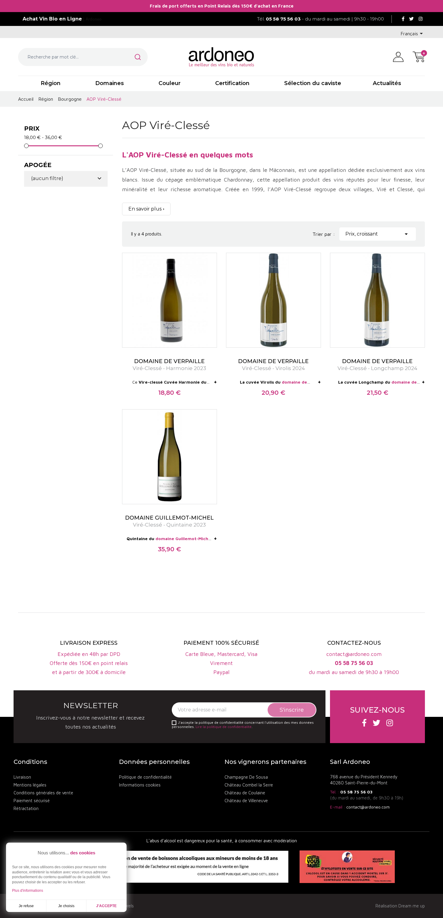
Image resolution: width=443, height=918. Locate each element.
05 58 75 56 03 (356, 791)
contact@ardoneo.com (368, 806)
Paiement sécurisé (32, 800)
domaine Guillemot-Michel (184, 538)
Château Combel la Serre (249, 784)
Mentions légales (30, 784)
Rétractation (26, 808)
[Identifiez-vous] (398, 56)
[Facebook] (403, 19)
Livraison (22, 777)
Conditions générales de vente (43, 792)
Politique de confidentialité (145, 777)
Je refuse (26, 906)
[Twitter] (411, 19)
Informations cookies (140, 784)
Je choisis (66, 906)
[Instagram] (421, 19)
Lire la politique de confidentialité (224, 726)
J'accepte (106, 906)
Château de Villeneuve (246, 800)
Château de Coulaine (245, 792)
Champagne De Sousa (246, 777)
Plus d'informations (27, 890)
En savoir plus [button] (145, 209)
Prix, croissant (377, 234)
